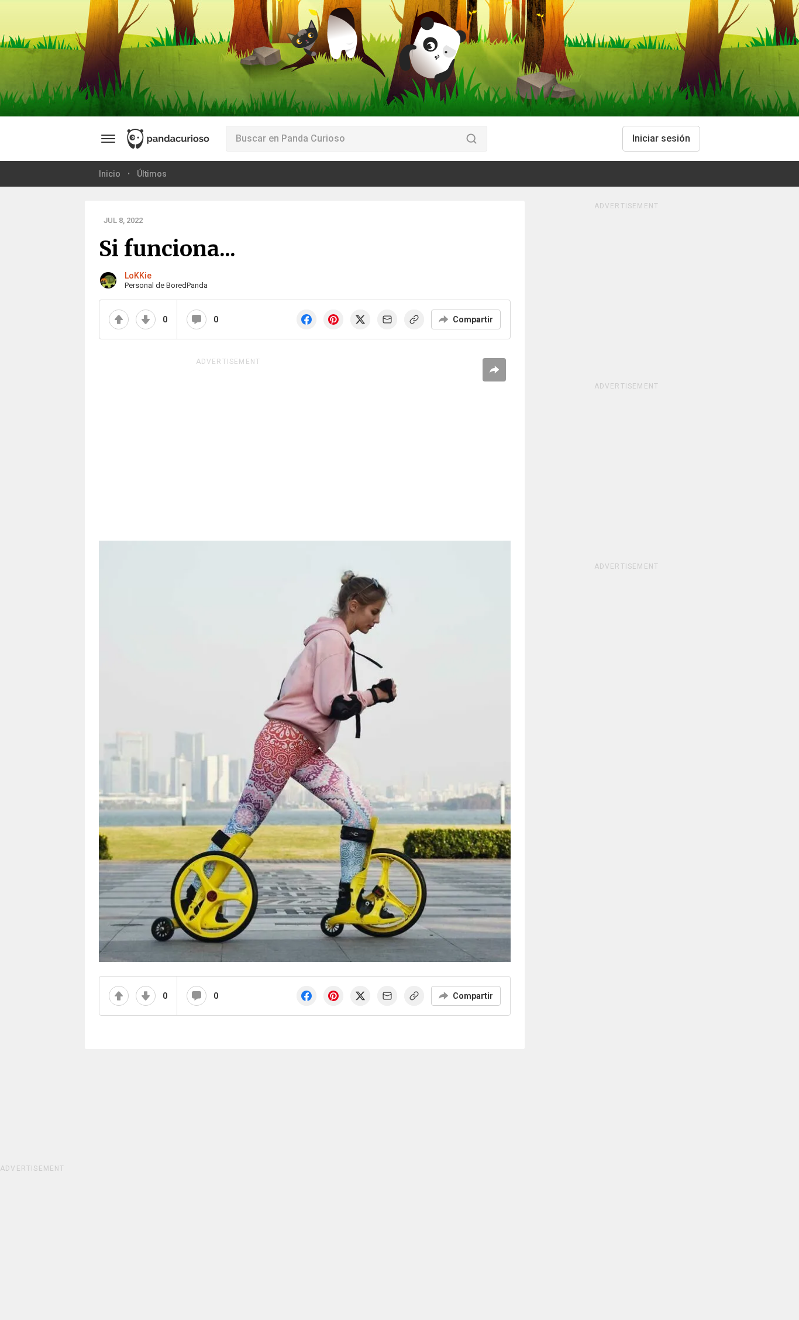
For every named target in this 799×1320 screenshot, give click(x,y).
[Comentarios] (196, 319)
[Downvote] (146, 319)
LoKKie (138, 275)
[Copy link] (414, 319)
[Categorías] (108, 138)
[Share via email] (387, 319)
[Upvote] (119, 319)
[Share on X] (360, 319)
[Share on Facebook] (306, 319)
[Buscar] (471, 139)
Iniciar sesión (661, 138)
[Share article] (494, 369)
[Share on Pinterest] (333, 319)
